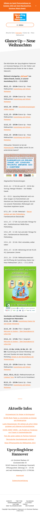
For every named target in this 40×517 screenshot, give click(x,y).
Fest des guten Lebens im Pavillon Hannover (20, 436)
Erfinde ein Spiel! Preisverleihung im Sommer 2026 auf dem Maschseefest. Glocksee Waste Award (17, 5)
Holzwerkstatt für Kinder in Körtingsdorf (20, 414)
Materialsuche (9, 147)
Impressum (20, 475)
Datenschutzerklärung (20, 480)
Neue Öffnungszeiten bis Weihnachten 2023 (20, 443)
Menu (21, 25)
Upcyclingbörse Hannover (20, 17)
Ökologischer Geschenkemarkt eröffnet (20, 439)
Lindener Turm (9, 377)
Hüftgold (24, 76)
